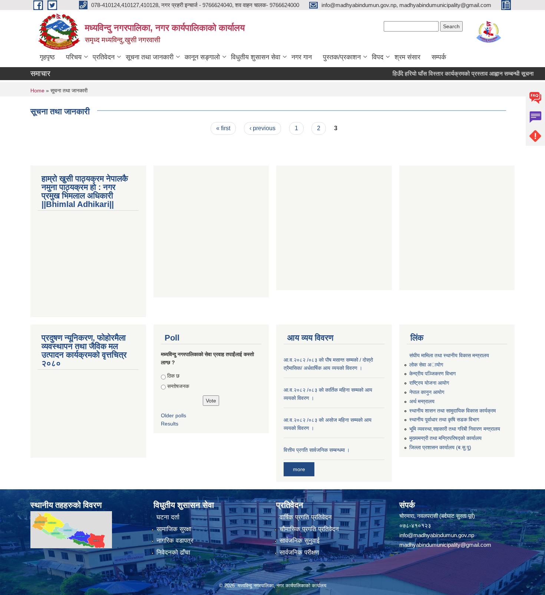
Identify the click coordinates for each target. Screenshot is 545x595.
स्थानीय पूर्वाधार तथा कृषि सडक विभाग (444, 420)
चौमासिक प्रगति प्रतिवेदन (309, 529)
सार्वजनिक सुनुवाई (300, 540)
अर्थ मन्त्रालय (422, 401)
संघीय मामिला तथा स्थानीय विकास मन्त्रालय (449, 355)
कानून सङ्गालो (202, 57)
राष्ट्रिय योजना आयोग (429, 383)
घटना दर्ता (167, 517)
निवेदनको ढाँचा (173, 552)
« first (223, 128)
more (299, 469)
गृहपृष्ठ (47, 57)
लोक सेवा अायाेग (426, 365)
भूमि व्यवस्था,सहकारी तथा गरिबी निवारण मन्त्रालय (454, 429)
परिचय (74, 57)
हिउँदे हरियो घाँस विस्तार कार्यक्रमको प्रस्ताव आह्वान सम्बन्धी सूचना (453, 73)
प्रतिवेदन (104, 57)
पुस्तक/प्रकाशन (342, 57)
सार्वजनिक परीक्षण (299, 552)
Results (169, 424)
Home (37, 90)
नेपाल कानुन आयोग (426, 392)
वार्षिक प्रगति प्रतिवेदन (306, 517)
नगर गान (301, 57)
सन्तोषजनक (178, 386)
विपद (377, 57)
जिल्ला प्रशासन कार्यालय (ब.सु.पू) (440, 447)
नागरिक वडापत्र (174, 540)
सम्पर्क (439, 57)
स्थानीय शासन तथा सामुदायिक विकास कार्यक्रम (452, 411)
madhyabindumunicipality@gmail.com (445, 545)
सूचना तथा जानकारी (150, 57)
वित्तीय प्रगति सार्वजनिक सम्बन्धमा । (317, 450)
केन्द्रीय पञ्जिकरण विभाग (432, 374)
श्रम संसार (407, 57)
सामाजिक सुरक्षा (173, 529)
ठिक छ (173, 376)
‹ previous (262, 128)
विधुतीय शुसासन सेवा (255, 57)
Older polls (173, 415)
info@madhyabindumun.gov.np (436, 535)
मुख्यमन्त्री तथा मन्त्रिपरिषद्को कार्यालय (445, 438)
